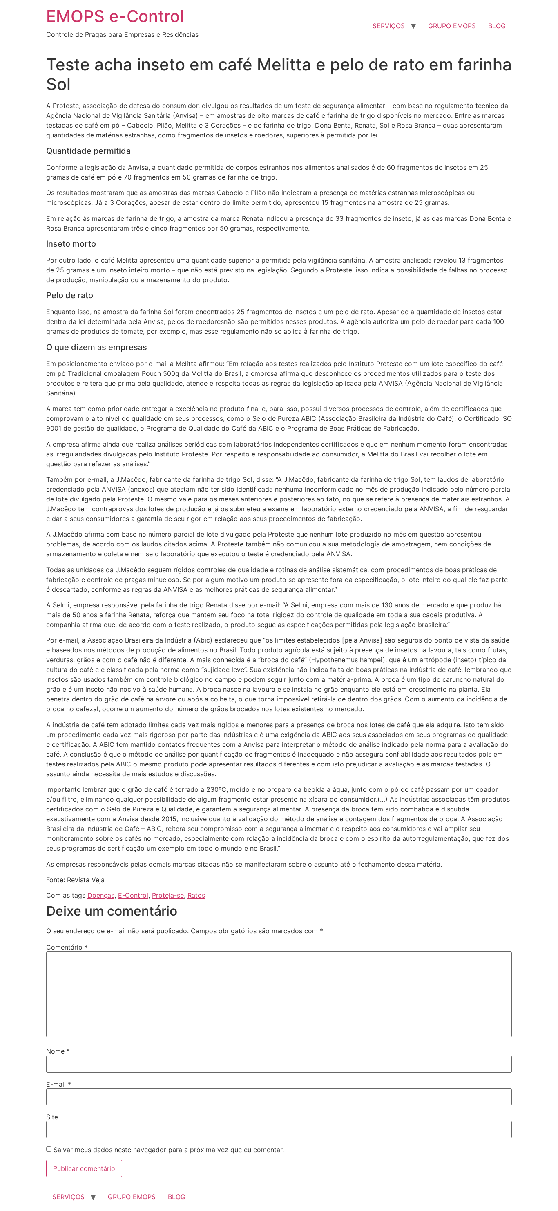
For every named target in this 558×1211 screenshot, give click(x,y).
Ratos (196, 895)
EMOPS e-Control (115, 16)
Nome (58, 1051)
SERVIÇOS (389, 26)
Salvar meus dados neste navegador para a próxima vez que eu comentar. (169, 1149)
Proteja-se (168, 895)
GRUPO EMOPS (452, 26)
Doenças (100, 895)
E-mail (58, 1084)
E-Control (133, 895)
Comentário (67, 947)
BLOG (497, 26)
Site (52, 1117)
